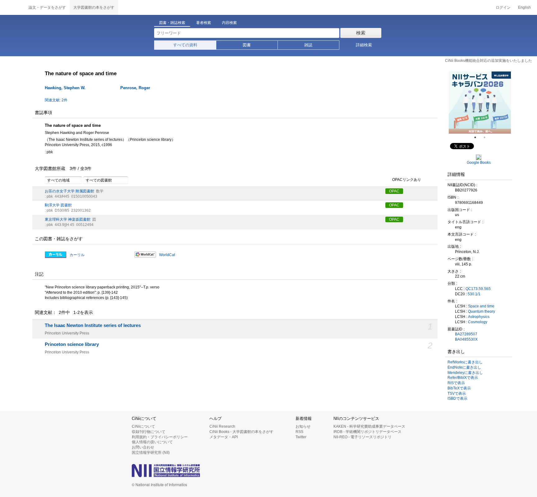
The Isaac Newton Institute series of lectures (93, 325)
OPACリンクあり (406, 179)
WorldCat (167, 255)
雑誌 (308, 45)
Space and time (481, 306)
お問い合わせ (143, 447)
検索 (360, 32)
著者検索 (203, 23)
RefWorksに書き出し (465, 362)
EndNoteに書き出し (464, 367)
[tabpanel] (479, 102)
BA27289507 (466, 334)
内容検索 (229, 23)
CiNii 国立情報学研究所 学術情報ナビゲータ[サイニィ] (12, 7)
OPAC (394, 191)
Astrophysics (478, 317)
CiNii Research (222, 426)
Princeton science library (72, 344)
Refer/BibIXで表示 (463, 377)
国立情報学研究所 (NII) (151, 452)
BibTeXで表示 (459, 388)
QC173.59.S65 (478, 289)
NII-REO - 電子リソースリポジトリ (362, 437)
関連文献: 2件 (56, 100)
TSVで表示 (457, 393)
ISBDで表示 (457, 398)
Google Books (479, 162)
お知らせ (303, 426)
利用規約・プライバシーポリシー (160, 437)
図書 (247, 45)
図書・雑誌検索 (172, 23)
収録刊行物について (148, 432)
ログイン (503, 7)
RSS (299, 432)
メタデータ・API (223, 437)
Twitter (301, 437)
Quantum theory (481, 311)
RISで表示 (456, 383)
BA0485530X (466, 339)
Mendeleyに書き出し (465, 372)
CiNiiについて (143, 426)
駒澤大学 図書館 (58, 205)
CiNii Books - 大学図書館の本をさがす (241, 432)
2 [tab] (487, 137)
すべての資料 (185, 45)
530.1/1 (474, 294)
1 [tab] (478, 137)
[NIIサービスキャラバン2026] (480, 102)
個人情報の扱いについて (152, 442)
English (524, 7)
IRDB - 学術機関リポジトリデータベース (367, 432)
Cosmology (477, 322)
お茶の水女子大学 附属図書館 (69, 191)
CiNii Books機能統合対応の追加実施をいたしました (488, 60)
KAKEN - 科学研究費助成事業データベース (369, 426)
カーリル (77, 255)
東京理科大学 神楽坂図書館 (67, 219)
